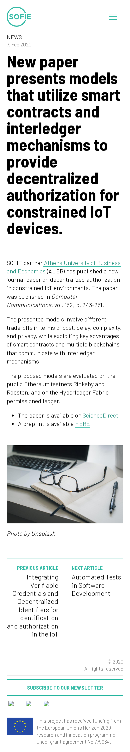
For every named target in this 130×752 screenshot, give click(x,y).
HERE (82, 423)
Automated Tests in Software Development (96, 585)
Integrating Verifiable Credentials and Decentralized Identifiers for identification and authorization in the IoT (32, 605)
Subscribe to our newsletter (65, 687)
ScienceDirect (100, 415)
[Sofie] (19, 17)
